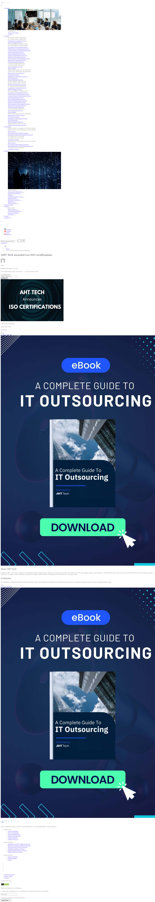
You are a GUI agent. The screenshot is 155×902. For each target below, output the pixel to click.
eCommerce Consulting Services (17, 41)
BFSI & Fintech (13, 203)
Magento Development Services (17, 60)
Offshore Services (13, 839)
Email (5, 274)
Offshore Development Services (17, 84)
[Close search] (23, 240)
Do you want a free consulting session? (14, 897)
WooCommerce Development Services (19, 58)
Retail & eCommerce (15, 200)
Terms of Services (9, 874)
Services (6, 36)
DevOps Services (13, 78)
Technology (7, 126)
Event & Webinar (14, 213)
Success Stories (8, 205)
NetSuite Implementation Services (17, 55)
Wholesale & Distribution (16, 192)
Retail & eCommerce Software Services (19, 845)
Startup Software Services (15, 852)
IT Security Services (13, 75)
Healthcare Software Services (16, 849)
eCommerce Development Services (18, 47)
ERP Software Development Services (18, 49)
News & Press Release (15, 211)
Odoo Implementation (14, 834)
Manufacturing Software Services (17, 850)
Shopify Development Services (16, 57)
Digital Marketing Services (15, 80)
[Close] (1, 221)
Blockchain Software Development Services (20, 135)
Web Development (13, 833)
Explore (6, 206)
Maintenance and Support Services (18, 76)
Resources (12, 214)
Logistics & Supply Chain (16, 196)
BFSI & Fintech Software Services (18, 847)
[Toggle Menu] (1, 5)
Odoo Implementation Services (16, 54)
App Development (13, 831)
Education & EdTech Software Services (19, 844)
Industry (6, 151)
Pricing (6, 216)
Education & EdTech (15, 193)
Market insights (12, 858)
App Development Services (16, 52)
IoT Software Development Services (18, 133)
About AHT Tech (14, 33)
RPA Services (12, 131)
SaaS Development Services (16, 62)
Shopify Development (14, 836)
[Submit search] (19, 240)
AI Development (12, 837)
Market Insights (13, 209)
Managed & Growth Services (16, 73)
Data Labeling (12, 68)
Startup (11, 195)
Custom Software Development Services (19, 50)
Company (7, 8)
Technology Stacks (13, 139)
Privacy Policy (8, 876)
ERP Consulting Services (15, 42)
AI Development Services (15, 67)
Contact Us (7, 218)
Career (10, 34)
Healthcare (12, 201)
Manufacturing (13, 198)
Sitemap (6, 878)
